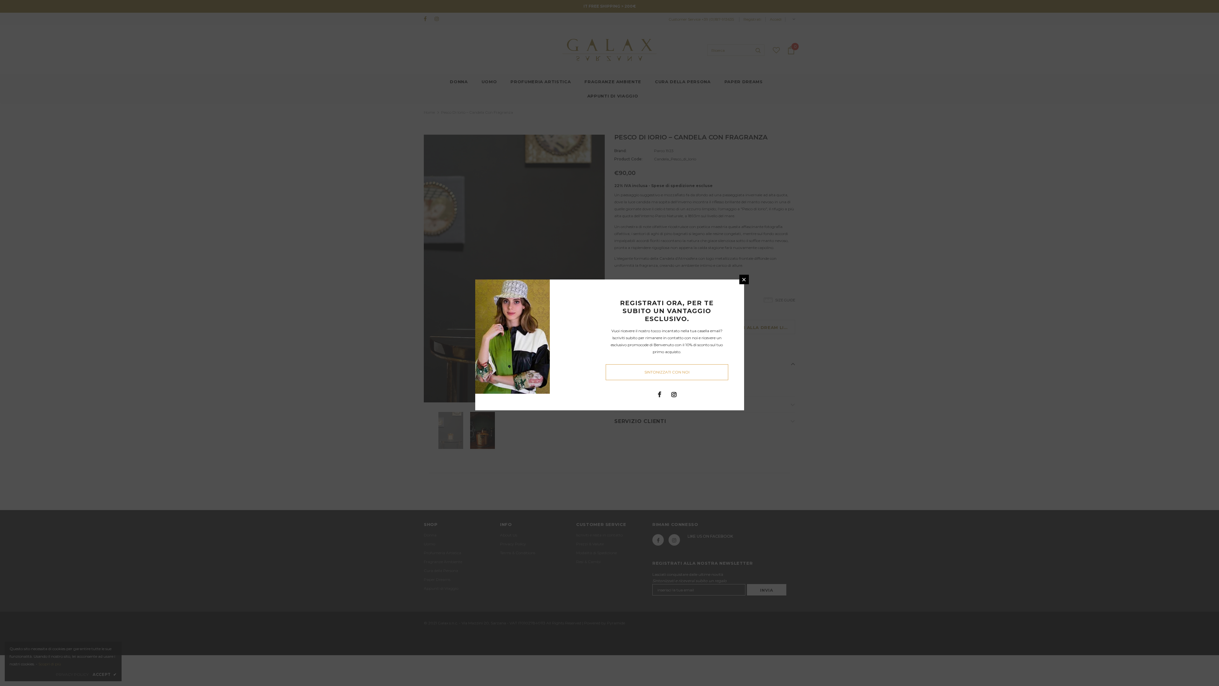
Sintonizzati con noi (666, 372)
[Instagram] (674, 394)
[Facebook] (659, 394)
